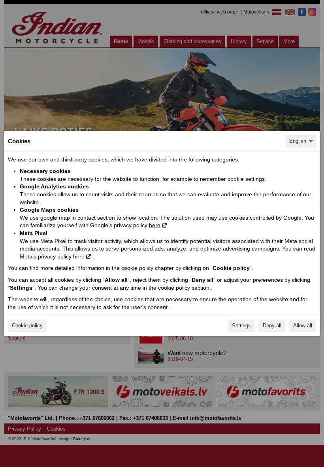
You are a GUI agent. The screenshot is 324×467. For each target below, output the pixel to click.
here (154, 225)
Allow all (302, 325)
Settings (241, 325)
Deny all (272, 325)
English (297, 141)
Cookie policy (27, 325)
